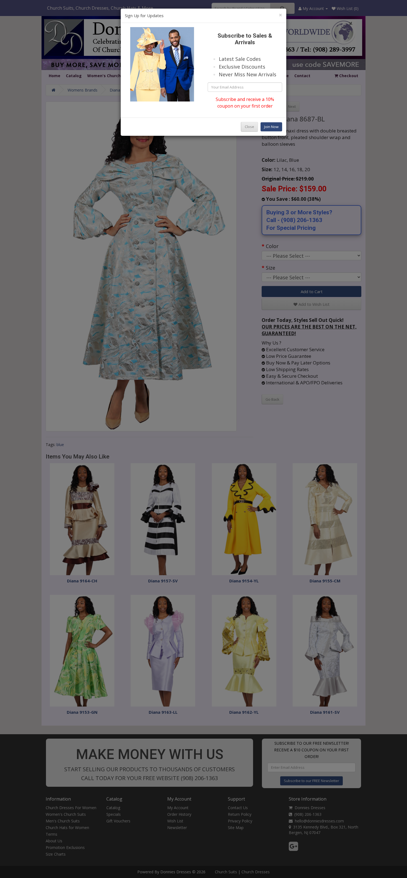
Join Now (271, 126)
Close (249, 126)
